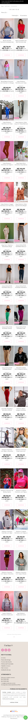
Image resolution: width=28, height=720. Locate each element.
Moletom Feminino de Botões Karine (7, 491)
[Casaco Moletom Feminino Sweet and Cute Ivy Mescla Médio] (7, 601)
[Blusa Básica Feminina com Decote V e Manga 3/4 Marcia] (7, 69)
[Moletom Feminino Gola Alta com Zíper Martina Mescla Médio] (7, 519)
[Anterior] (2, 28)
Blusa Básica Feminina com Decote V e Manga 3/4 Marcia (7, 83)
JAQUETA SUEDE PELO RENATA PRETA (21, 368)
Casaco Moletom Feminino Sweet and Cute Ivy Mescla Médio (7, 615)
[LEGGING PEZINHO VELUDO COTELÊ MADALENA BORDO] (7, 397)
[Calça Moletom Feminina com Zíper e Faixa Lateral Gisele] (7, 151)
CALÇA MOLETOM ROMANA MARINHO (21, 286)
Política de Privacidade (8, 698)
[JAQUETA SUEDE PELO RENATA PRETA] (21, 356)
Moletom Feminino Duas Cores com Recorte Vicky (21, 451)
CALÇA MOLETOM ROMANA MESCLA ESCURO (21, 246)
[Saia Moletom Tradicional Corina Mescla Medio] (21, 601)
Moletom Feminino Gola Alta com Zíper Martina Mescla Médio (7, 533)
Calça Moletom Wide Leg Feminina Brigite (21, 204)
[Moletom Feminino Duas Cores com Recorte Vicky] (21, 437)
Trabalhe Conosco (5, 665)
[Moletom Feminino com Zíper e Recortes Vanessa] (7, 437)
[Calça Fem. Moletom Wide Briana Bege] (7, 233)
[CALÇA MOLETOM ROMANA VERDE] (7, 315)
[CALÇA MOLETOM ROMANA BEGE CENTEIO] (7, 356)
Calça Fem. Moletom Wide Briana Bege (7, 245)
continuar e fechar (14, 702)
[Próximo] (12, 28)
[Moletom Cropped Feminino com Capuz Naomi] (21, 478)
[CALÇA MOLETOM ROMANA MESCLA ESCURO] (21, 233)
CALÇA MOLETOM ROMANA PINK (21, 327)
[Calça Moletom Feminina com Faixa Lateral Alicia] (7, 110)
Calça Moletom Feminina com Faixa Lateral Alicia (7, 124)
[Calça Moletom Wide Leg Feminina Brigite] (21, 192)
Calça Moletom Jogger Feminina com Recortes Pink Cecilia (7, 205)
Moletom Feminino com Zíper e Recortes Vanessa (7, 451)
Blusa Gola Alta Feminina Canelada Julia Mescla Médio (6, 42)
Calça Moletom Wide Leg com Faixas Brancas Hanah (21, 124)
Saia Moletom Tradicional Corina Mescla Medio (21, 615)
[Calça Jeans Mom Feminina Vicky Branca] (21, 151)
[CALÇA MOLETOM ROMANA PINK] (21, 315)
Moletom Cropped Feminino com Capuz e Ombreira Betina (21, 533)
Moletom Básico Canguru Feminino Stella (21, 410)
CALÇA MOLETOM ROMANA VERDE (7, 327)
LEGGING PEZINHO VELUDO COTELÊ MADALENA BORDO (7, 410)
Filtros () (4, 12)
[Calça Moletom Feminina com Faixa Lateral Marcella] (21, 69)
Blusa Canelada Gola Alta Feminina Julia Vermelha (20, 42)
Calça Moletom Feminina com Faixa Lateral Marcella (20, 83)
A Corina (3, 657)
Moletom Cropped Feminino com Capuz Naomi (21, 492)
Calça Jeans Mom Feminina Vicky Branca (21, 164)
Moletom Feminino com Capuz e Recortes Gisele (7, 574)
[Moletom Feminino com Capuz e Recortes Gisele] (7, 560)
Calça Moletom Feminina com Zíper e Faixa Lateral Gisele (7, 165)
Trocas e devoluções (6, 661)
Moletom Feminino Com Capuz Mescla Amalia (21, 574)
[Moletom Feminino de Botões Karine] (7, 478)
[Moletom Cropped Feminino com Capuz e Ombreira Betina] (21, 519)
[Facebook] (2, 650)
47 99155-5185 (5, 679)
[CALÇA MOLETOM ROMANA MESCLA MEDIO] (7, 274)
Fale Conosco (4, 667)
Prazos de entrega (5, 659)
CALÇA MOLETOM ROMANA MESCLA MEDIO (7, 287)
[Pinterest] (9, 650)
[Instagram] (6, 650)
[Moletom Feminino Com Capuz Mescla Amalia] (21, 560)
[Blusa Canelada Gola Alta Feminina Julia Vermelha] (21, 28)
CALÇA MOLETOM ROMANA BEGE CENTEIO (7, 369)
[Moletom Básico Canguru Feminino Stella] (21, 397)
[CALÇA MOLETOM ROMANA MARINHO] (21, 274)
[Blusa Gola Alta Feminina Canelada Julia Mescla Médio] (7, 28)
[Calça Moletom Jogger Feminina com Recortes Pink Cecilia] (7, 192)
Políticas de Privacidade (7, 663)
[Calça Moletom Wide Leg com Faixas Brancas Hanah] (21, 110)
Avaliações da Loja (5, 669)
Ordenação (15, 15)
